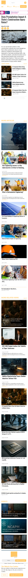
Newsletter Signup (20, 560)
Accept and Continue (16, 575)
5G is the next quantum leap (8, 172)
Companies (15, 563)
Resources (21, 563)
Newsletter (23, 6)
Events (9, 563)
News (6, 563)
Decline (5, 575)
